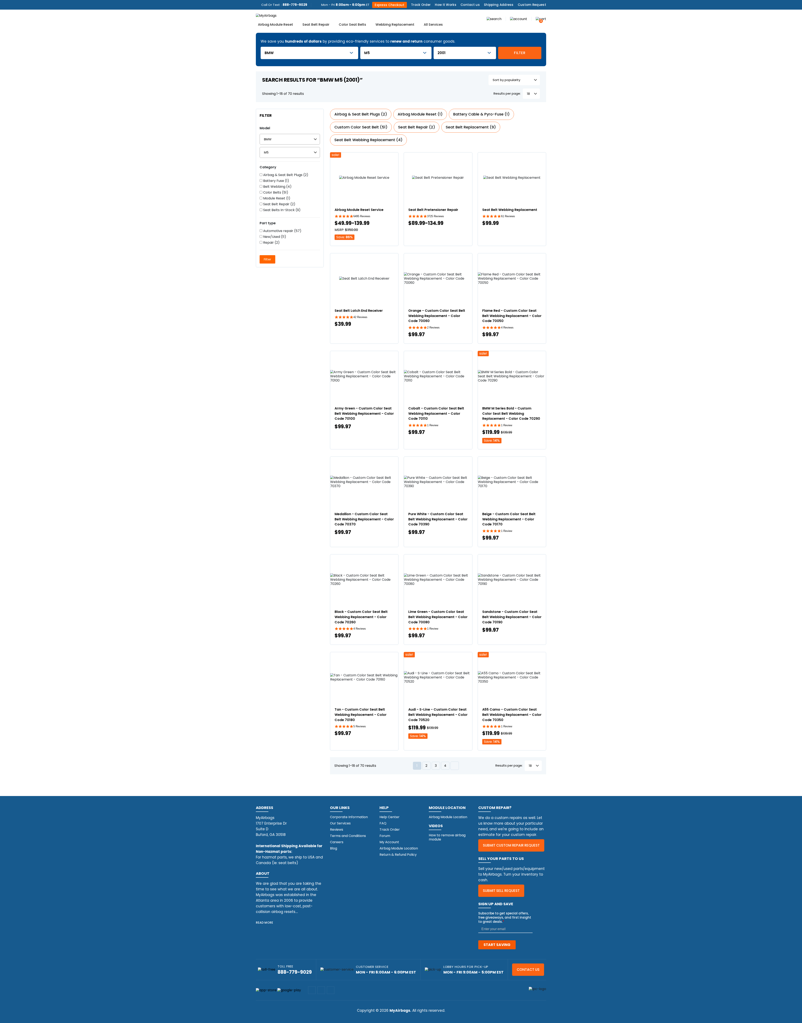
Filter (519, 52)
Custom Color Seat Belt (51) (360, 127)
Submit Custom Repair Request (511, 845)
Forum (384, 835)
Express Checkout (389, 5)
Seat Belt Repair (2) (278, 204)
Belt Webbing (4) (277, 187)
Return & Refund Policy (398, 854)
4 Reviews (507, 327)
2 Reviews (433, 327)
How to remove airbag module (447, 837)
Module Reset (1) (276, 198)
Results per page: (507, 94)
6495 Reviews (361, 216)
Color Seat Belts (352, 25)
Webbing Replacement (395, 25)
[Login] (518, 18)
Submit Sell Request (501, 890)
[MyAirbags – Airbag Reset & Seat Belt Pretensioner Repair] (266, 15)
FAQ (382, 823)
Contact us (470, 4)
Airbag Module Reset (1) (420, 114)
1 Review (432, 425)
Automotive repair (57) (281, 231)
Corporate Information (349, 817)
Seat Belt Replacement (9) (471, 127)
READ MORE (264, 922)
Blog (333, 848)
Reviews (336, 829)
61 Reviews (508, 216)
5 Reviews (359, 726)
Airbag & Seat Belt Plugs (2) (285, 175)
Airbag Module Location (398, 848)
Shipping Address (499, 4)
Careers (336, 842)
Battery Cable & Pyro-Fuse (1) (481, 114)
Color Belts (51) (275, 192)
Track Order (421, 4)
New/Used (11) (274, 237)
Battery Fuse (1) (275, 181)
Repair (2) (271, 243)
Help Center (389, 817)
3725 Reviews (435, 216)
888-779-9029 (295, 5)
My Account (389, 842)
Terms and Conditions (348, 835)
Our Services (340, 823)
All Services (433, 25)
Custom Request (532, 4)
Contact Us (528, 969)
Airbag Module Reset (275, 25)
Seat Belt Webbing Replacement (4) (368, 139)
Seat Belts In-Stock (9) (281, 210)
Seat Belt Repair (315, 25)
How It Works (445, 4)
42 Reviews (360, 317)
